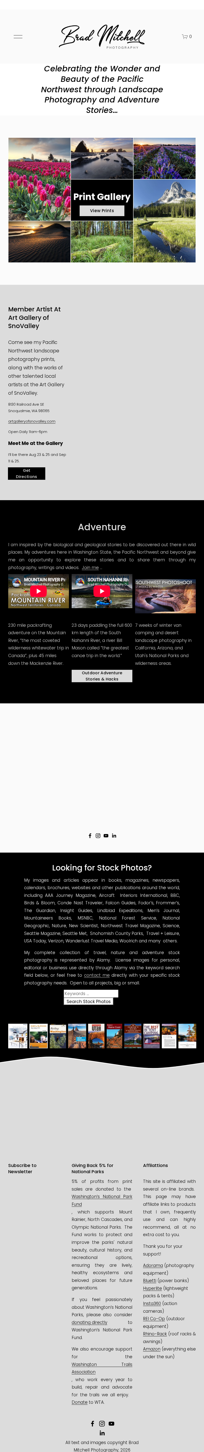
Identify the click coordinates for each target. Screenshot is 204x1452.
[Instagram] (98, 835)
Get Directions (26, 474)
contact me (97, 975)
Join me (90, 568)
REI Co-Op (154, 1319)
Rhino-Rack (155, 1334)
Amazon (151, 1349)
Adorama (153, 1265)
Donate (80, 1402)
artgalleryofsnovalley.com (31, 421)
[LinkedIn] (113, 835)
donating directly (89, 1322)
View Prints (102, 211)
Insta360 (152, 1304)
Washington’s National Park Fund (102, 1200)
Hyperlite (152, 1288)
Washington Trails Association (102, 1368)
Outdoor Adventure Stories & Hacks (102, 676)
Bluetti (149, 1281)
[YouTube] (105, 835)
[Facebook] (90, 835)
